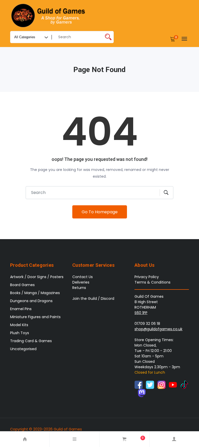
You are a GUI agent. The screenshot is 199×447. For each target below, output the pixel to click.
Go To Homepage (100, 212)
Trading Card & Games (31, 340)
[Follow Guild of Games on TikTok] (184, 384)
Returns (79, 287)
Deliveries (80, 282)
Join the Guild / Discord (93, 298)
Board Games (22, 284)
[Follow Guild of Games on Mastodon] (142, 392)
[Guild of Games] (49, 15)
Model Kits (19, 324)
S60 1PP (140, 312)
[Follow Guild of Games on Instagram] (161, 384)
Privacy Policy (146, 276)
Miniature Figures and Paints (35, 316)
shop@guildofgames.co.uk (158, 329)
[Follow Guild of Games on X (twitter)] (150, 384)
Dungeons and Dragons (31, 300)
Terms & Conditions (152, 282)
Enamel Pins (21, 308)
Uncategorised (23, 348)
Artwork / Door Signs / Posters (36, 276)
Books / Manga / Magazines (35, 292)
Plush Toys (19, 332)
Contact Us (82, 276)
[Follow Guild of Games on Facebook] (138, 384)
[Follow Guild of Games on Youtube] (173, 384)
